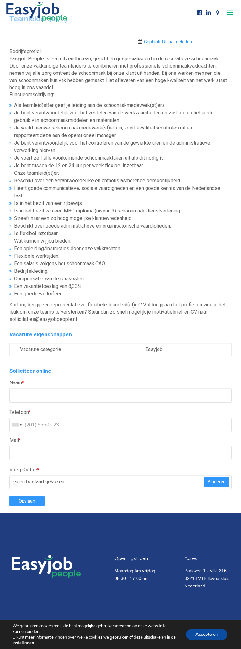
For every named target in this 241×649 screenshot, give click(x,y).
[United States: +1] (16, 425)
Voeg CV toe (24, 470)
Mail (15, 440)
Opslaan (27, 500)
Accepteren (206, 634)
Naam (16, 383)
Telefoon (20, 412)
